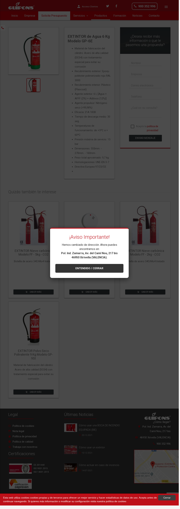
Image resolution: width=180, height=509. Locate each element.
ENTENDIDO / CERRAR (89, 268)
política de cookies (116, 501)
